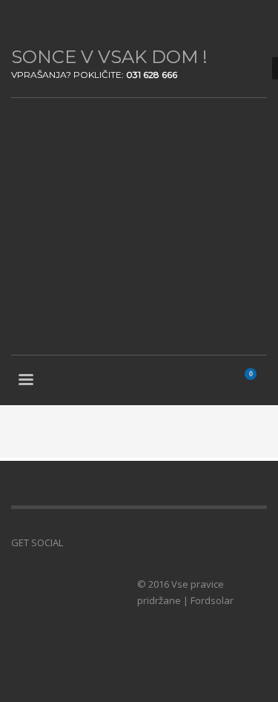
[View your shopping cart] (256, 381)
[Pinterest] (67, 22)
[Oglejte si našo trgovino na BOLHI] (96, 542)
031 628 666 (151, 74)
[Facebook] (22, 22)
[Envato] (89, 22)
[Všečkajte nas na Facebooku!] (74, 542)
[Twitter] (44, 22)
